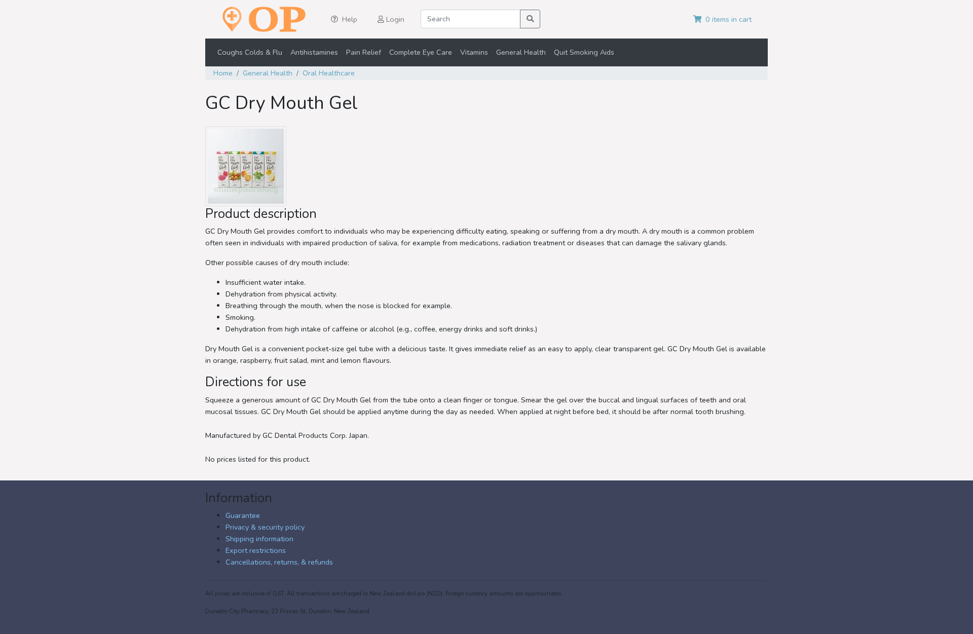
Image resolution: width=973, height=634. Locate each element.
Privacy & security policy (265, 527)
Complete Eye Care (420, 52)
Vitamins (474, 52)
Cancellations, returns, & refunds (279, 562)
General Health (521, 52)
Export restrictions (256, 550)
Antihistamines (314, 52)
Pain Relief (363, 52)
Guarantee (243, 515)
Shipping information (259, 539)
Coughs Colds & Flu (249, 52)
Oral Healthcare (329, 73)
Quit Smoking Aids (584, 52)
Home (223, 73)
